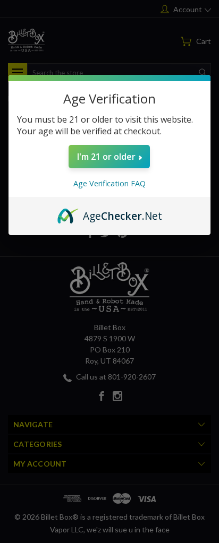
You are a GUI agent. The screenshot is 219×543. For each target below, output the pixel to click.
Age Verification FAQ (109, 183)
